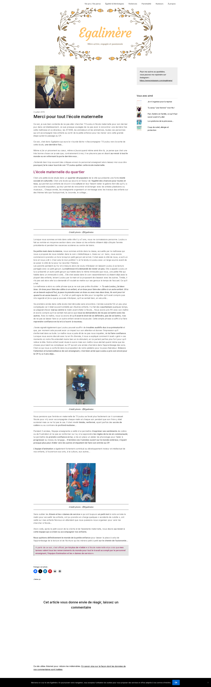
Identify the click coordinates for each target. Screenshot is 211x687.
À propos (172, 4)
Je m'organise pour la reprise (160, 101)
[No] (208, 682)
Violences (132, 4)
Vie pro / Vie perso (93, 4)
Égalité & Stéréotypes (114, 4)
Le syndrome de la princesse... (161, 121)
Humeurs (159, 4)
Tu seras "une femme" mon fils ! (161, 108)
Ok (176, 682)
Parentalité (146, 4)
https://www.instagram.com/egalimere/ (156, 80)
